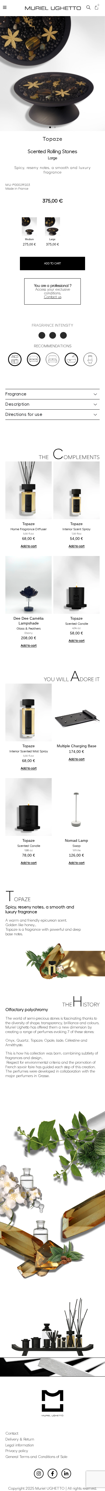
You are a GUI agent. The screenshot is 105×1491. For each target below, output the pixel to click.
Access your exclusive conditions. (52, 291)
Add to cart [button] (29, 546)
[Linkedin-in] (66, 1473)
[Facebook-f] (52, 1473)
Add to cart (52, 263)
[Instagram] (39, 1473)
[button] (50, 127)
